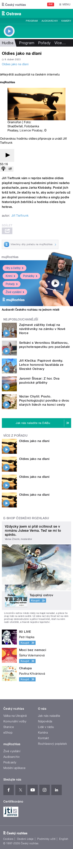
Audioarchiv (50, 21)
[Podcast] (3, 169)
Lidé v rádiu (46, 727)
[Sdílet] (10, 169)
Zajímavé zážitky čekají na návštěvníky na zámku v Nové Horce (42, 329)
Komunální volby (14, 721)
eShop (7, 732)
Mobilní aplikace (14, 768)
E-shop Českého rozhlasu (26, 518)
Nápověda (45, 721)
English (63, 838)
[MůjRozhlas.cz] (7, 82)
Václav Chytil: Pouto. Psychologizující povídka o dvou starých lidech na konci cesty (44, 400)
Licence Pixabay (31, 130)
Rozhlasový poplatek (52, 744)
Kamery (66, 21)
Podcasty (9, 762)
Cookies (8, 838)
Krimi (9, 276)
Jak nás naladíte (49, 716)
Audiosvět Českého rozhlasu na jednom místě (30, 309)
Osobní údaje (25, 838)
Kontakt (43, 738)
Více (60, 43)
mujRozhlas (10, 257)
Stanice (8, 727)
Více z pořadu (15, 435)
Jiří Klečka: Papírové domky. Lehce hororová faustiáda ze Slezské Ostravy (41, 365)
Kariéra (43, 732)
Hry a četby (13, 268)
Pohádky (28, 276)
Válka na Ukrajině (15, 716)
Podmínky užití (46, 838)
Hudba (7, 43)
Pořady (44, 43)
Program (32, 21)
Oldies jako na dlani (15, 64)
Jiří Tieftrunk (20, 215)
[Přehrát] (7, 155)
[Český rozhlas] (14, 4)
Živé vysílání (13, 292)
